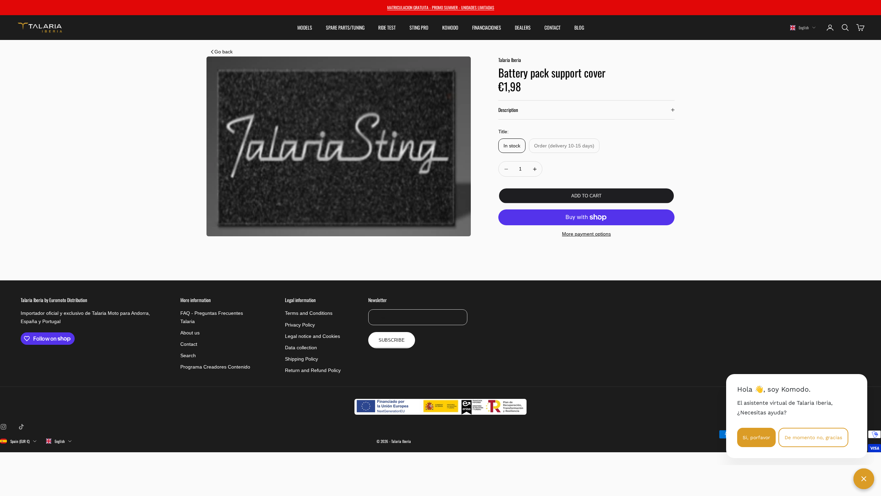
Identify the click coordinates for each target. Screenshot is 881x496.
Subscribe (392, 340)
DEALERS (523, 27)
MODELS (304, 27)
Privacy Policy (300, 325)
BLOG (579, 27)
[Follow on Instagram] (3, 426)
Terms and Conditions (308, 313)
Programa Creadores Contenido (215, 367)
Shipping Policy (301, 359)
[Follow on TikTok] (21, 426)
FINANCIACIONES (486, 27)
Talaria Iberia (509, 59)
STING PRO (419, 27)
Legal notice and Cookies (312, 336)
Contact (188, 344)
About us (190, 332)
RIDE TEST (387, 27)
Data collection (301, 347)
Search (188, 355)
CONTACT (552, 27)
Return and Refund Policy (313, 370)
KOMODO (450, 27)
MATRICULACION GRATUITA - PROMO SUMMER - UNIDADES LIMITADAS (440, 7)
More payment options (586, 234)
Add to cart (586, 195)
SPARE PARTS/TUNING (345, 27)
